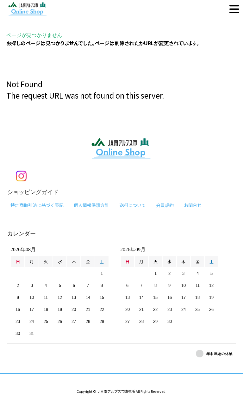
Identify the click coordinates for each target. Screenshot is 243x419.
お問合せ (193, 205)
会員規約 (165, 205)
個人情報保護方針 (91, 205)
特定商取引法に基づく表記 (37, 205)
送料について (132, 205)
